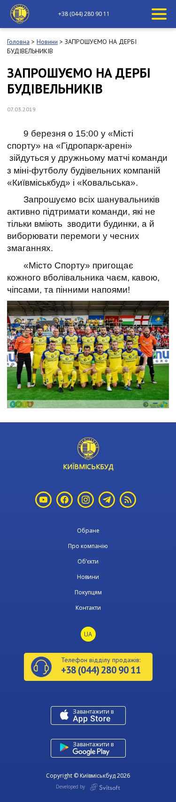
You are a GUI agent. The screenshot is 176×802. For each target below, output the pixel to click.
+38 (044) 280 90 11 (84, 14)
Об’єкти (88, 561)
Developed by (71, 786)
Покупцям (88, 592)
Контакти (88, 608)
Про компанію (88, 546)
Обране (88, 531)
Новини (88, 577)
